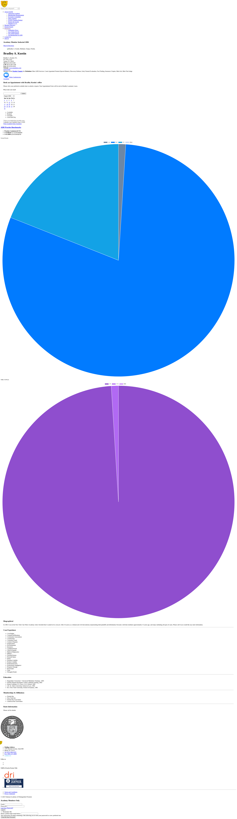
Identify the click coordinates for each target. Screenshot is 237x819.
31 (4, 108)
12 (9, 102)
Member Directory (9, 25)
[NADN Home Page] (12, 738)
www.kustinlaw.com (15, 68)
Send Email (6, 69)
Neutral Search (8, 27)
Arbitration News (13, 30)
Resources (7, 28)
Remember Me (7, 812)
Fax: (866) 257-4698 (10, 754)
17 (4, 104)
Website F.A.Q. (12, 23)
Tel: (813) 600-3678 (10, 752)
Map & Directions (8, 45)
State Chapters (12, 18)
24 (4, 106)
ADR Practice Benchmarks (11, 127)
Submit (23, 93)
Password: (4, 806)
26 (9, 106)
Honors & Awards (13, 22)
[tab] (118, 127)
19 (9, 104)
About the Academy (14, 13)
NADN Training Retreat (15, 20)
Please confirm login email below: (11, 813)
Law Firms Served (13, 32)
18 (7, 104)
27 (11, 106)
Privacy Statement (9, 794)
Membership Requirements (16, 15)
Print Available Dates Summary (12, 124)
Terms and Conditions (10, 792)
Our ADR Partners (13, 33)
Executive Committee (14, 17)
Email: (3, 804)
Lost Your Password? (7, 808)
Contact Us (7, 37)
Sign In (6, 38)
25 (7, 106)
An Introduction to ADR (15, 35)
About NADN (8, 12)
